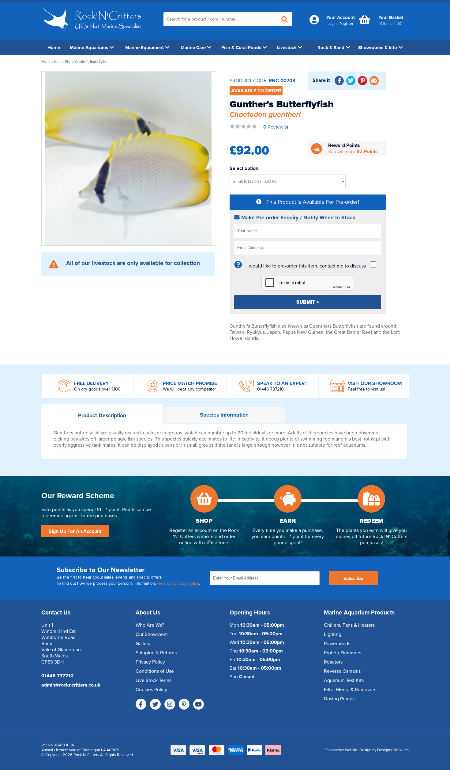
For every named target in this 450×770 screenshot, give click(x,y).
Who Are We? (150, 625)
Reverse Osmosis (342, 671)
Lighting (332, 634)
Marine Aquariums (89, 47)
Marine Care (193, 47)
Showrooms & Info (377, 47)
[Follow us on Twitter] (155, 704)
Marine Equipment (144, 47)
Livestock (287, 47)
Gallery (143, 644)
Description (102, 415)
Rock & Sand (330, 47)
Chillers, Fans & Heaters (349, 625)
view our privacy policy (178, 583)
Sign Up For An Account (75, 531)
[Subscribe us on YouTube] (198, 704)
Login (332, 23)
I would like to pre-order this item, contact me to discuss (306, 266)
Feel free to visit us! (366, 389)
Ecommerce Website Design (347, 750)
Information (224, 415)
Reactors (333, 662)
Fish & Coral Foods (241, 47)
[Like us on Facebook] (141, 704)
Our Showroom (152, 634)
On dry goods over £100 (97, 389)
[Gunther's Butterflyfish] (128, 158)
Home (53, 47)
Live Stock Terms (153, 680)
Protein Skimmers (342, 653)
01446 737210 (270, 389)
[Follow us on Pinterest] (184, 704)
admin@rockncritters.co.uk (70, 685)
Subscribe (353, 578)
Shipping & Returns (156, 653)
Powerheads (337, 644)
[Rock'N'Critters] (93, 32)
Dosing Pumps (339, 699)
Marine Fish (62, 62)
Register (346, 23)
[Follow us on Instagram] (169, 704)
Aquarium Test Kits (344, 680)
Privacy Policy (150, 662)
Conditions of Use (155, 671)
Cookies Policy (151, 690)
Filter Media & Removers (350, 690)
